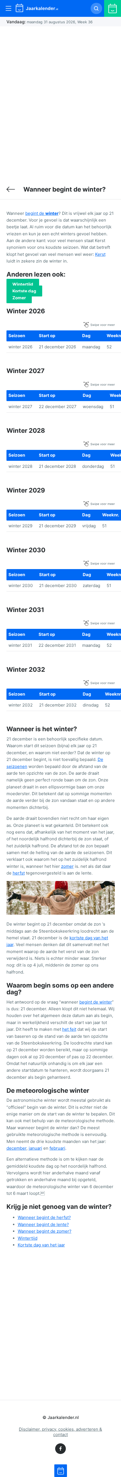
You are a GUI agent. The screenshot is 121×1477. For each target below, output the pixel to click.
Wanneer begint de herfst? (44, 1217)
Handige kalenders (10, 189)
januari (35, 1148)
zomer (67, 866)
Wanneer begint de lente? (43, 1224)
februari (57, 1148)
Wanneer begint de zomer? (44, 1231)
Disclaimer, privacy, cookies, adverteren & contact (60, 1432)
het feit (69, 1029)
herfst (19, 873)
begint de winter (95, 1002)
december (16, 1148)
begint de (42, 213)
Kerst (100, 254)
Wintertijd (22, 284)
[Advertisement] (60, 102)
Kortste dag (24, 291)
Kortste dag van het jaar (41, 1245)
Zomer (19, 297)
